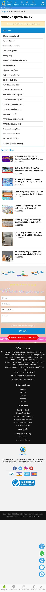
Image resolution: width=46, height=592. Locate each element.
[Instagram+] (26, 468)
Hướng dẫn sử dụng (23, 413)
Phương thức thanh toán (23, 422)
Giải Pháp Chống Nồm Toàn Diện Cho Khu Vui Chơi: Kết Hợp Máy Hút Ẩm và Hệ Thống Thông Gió (28, 222)
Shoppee (23, 389)
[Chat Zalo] (42, 574)
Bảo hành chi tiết (23, 410)
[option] (8, 273)
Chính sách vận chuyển (23, 419)
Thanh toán (23, 437)
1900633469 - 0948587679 (24, 376)
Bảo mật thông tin (23, 425)
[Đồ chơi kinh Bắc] (8, 273)
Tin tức (22, 4)
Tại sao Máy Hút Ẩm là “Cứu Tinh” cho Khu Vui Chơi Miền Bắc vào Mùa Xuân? (28, 235)
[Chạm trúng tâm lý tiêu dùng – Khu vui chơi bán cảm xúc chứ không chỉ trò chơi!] (7, 195)
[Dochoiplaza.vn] (23, 274)
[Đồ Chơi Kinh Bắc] (3, 3)
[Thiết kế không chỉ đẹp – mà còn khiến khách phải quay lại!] (7, 209)
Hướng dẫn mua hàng (23, 434)
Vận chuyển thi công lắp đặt (23, 416)
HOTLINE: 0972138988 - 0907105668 (23, 337)
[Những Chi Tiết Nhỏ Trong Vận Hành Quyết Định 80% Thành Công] (7, 170)
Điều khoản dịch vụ (23, 440)
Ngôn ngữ (33, 4)
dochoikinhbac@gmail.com (25, 379)
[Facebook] (15, 468)
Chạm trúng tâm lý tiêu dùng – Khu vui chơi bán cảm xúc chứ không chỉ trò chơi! (29, 194)
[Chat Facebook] (42, 567)
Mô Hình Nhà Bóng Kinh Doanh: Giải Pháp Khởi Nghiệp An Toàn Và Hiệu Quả (29, 181)
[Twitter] (20, 468)
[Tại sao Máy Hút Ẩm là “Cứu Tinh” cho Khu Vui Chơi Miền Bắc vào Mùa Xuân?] (7, 239)
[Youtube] (31, 468)
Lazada (23, 399)
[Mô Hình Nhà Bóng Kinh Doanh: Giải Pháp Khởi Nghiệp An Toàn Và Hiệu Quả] (7, 182)
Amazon (23, 395)
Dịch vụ (27, 4)
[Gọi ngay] (42, 560)
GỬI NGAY (23, 331)
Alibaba (23, 392)
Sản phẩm (16, 4)
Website (23, 402)
